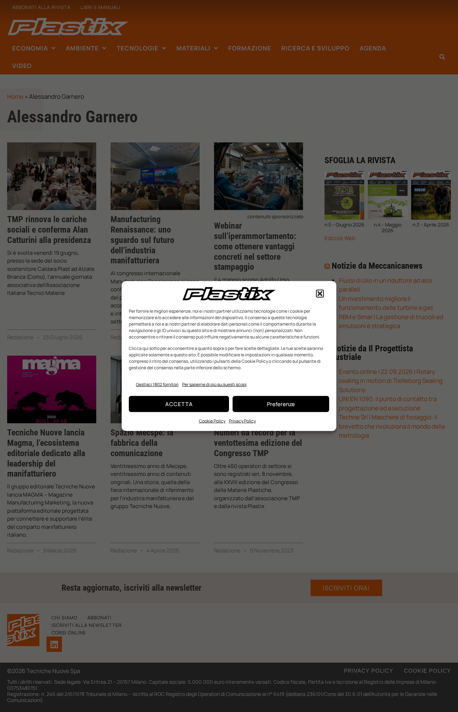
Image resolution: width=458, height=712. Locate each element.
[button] (319, 293)
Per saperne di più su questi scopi (214, 384)
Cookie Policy (212, 421)
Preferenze (281, 404)
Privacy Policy (242, 421)
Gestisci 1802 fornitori (157, 384)
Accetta (179, 404)
